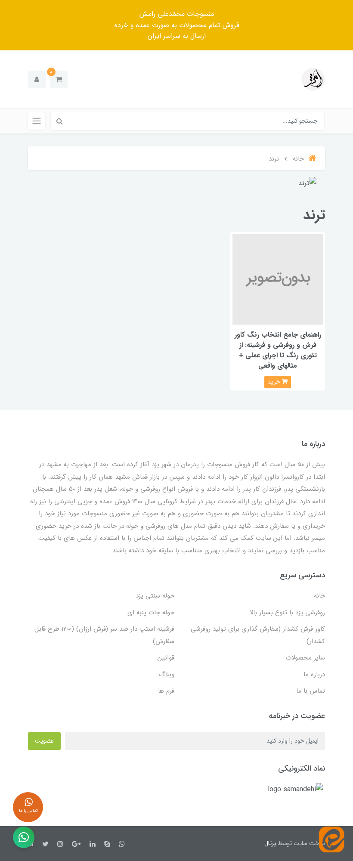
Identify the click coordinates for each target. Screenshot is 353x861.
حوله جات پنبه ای (150, 612)
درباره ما (314, 674)
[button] (59, 79)
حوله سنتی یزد (155, 596)
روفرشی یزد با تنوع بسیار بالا (287, 612)
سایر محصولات (305, 658)
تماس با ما (310, 691)
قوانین (166, 658)
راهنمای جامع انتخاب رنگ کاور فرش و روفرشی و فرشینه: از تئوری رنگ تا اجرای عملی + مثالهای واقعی (278, 350)
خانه (319, 596)
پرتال (270, 843)
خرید (275, 382)
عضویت (44, 741)
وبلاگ (166, 674)
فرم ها (166, 691)
